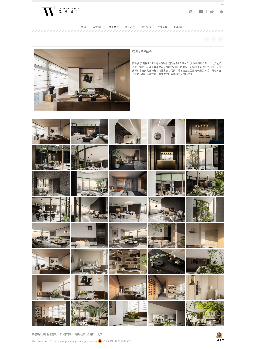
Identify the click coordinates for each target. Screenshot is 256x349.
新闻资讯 (146, 26)
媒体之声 (130, 26)
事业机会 (162, 26)
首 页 (83, 26)
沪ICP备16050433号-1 (43, 341)
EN (222, 4)
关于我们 (97, 26)
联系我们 (178, 26)
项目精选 (114, 26)
